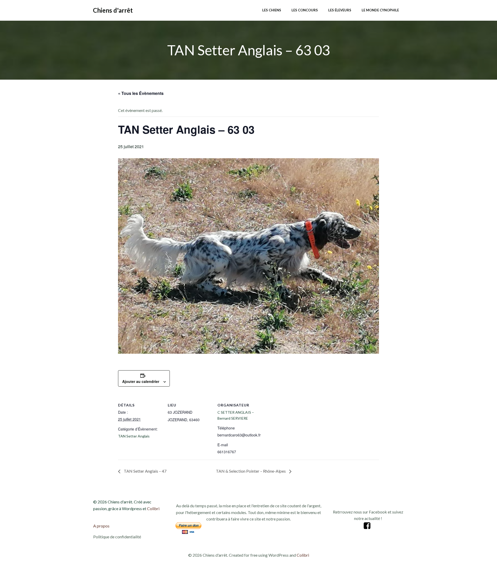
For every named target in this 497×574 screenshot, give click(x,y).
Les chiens (271, 10)
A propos (101, 525)
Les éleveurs (339, 10)
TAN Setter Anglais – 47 (144, 471)
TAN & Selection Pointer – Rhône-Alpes (251, 471)
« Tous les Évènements (141, 93)
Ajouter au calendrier (140, 381)
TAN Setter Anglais (134, 436)
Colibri (153, 508)
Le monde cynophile (380, 10)
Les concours (304, 10)
